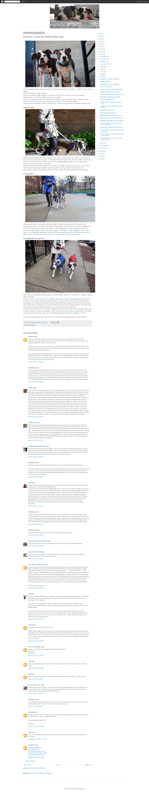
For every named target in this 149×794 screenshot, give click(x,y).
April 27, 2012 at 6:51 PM (35, 693)
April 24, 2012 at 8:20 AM (35, 416)
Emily (30, 483)
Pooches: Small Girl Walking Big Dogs (111, 89)
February (103, 145)
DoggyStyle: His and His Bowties (109, 84)
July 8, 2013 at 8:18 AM (35, 706)
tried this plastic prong (66, 311)
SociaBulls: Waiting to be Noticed (109, 92)
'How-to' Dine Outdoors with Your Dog (111, 127)
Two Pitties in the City (35, 322)
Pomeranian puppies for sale (36, 751)
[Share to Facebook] (58, 322)
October (102, 61)
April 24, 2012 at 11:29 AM (36, 535)
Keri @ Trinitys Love (34, 685)
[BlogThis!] (54, 322)
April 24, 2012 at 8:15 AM (35, 382)
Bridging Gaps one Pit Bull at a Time (110, 115)
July (101, 69)
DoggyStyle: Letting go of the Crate (110, 97)
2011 (100, 151)
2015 (100, 46)
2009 (100, 156)
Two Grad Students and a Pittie (37, 541)
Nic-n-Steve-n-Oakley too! (36, 564)
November (103, 59)
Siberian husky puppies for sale (37, 753)
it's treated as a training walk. (66, 224)
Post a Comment (31, 761)
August (102, 66)
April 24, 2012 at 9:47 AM (35, 524)
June (101, 72)
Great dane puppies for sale (36, 755)
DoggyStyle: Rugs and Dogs (108, 113)
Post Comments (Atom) (38, 768)
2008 (100, 159)
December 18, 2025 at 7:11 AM (37, 739)
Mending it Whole (105, 81)
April (101, 77)
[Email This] (52, 322)
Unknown (31, 336)
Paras (30, 732)
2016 (100, 44)
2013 (100, 51)
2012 (100, 54)
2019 (100, 36)
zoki (29, 674)
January (102, 148)
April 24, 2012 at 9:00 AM (35, 440)
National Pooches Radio (107, 110)
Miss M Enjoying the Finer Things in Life (111, 94)
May (101, 74)
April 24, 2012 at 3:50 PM (35, 619)
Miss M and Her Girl (105, 86)
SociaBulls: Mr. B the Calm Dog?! (109, 79)
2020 (100, 33)
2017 (100, 41)
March (102, 143)
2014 (100, 49)
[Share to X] (56, 322)
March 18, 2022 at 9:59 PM (36, 726)
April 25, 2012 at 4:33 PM (35, 679)
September (103, 64)
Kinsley (30, 388)
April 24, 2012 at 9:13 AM (35, 457)
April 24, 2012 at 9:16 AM (35, 477)
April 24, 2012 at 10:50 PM (36, 655)
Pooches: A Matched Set (107, 99)
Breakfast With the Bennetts (37, 446)
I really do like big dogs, (48, 103)
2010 (100, 154)
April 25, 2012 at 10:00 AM (36, 668)
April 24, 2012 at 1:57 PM (35, 588)
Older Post (88, 765)
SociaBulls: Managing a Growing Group (111, 120)
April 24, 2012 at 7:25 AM (35, 362)
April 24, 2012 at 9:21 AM (35, 506)
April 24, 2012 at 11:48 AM (36, 546)
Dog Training (31, 325)
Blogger (82, 789)
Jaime (30, 625)
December (103, 56)
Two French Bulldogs (34, 647)
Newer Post (27, 765)
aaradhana (31, 745)
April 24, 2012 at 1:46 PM (35, 559)
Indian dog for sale (33, 749)
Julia (29, 661)
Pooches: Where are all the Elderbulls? (111, 118)
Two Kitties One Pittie (34, 552)
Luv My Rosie (32, 422)
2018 (100, 39)
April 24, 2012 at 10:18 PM (36, 641)
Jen (29, 594)
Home (58, 765)
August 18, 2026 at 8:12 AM (36, 757)
